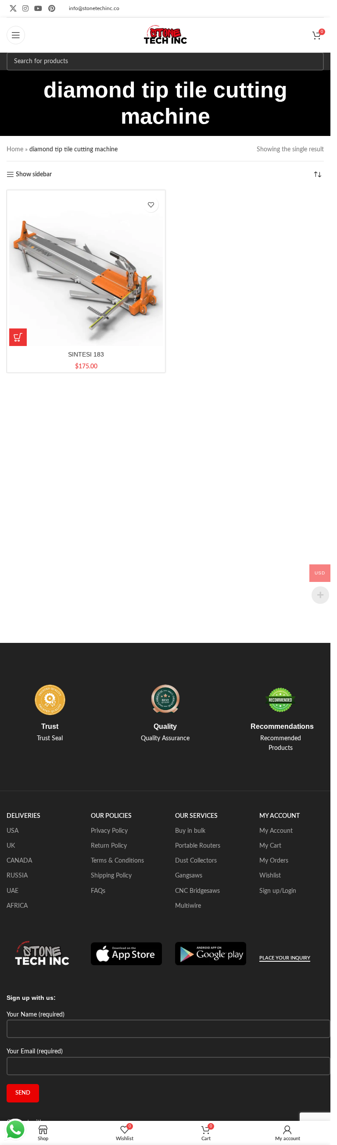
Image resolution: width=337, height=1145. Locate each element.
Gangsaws (188, 876)
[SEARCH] (314, 61)
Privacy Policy (109, 831)
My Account (276, 831)
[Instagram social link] (25, 8)
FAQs (98, 891)
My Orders (273, 861)
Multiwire (188, 906)
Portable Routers (197, 846)
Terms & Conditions (117, 861)
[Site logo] (165, 35)
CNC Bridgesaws (197, 891)
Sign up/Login (277, 891)
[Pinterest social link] (51, 8)
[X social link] (13, 8)
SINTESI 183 (86, 354)
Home (15, 149)
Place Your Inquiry (284, 958)
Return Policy (109, 846)
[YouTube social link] (38, 8)
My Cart (270, 846)
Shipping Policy (111, 876)
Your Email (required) (35, 1052)
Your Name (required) (36, 1015)
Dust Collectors (196, 861)
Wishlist (270, 876)
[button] (18, 337)
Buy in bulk (190, 831)
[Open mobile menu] (15, 35)
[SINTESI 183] (86, 269)
